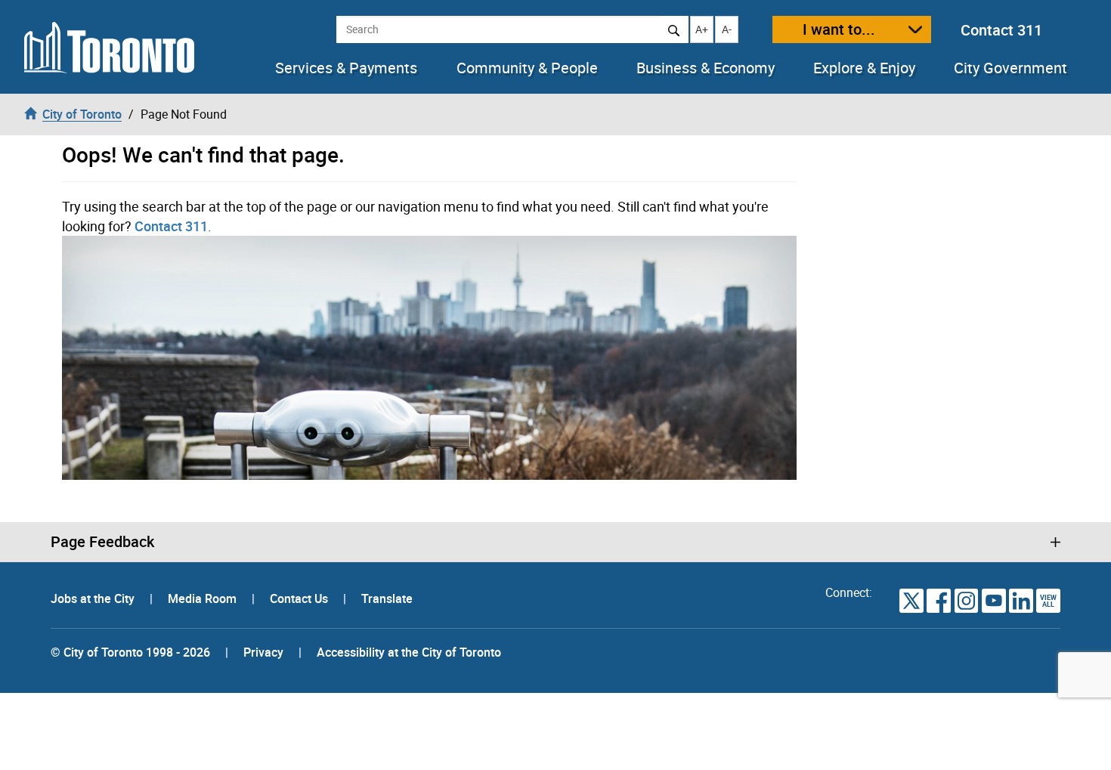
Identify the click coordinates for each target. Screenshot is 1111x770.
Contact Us (300, 598)
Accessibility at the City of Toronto (409, 652)
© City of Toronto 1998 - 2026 (130, 652)
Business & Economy (705, 68)
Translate (387, 598)
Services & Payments (346, 68)
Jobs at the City (94, 598)
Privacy (263, 652)
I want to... (839, 29)
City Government (1010, 68)
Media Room (204, 598)
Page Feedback (102, 542)
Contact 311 (1001, 30)
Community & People (527, 68)
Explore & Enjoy (864, 68)
